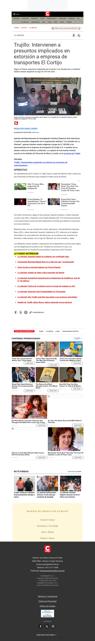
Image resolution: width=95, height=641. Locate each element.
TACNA (62, 22)
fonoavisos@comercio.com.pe (52, 571)
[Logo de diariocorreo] (47, 14)
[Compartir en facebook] (73, 35)
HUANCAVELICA (52, 18)
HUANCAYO (62, 18)
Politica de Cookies (47, 606)
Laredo (57, 331)
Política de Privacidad (47, 601)
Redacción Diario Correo (25, 129)
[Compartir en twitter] (79, 35)
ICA (78, 18)
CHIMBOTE (34, 18)
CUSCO (42, 18)
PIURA (49, 22)
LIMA (43, 22)
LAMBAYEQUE (35, 22)
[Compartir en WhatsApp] (25, 312)
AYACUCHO (25, 18)
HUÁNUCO (71, 18)
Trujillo (41, 331)
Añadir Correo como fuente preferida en (66, 28)
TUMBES (69, 22)
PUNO (55, 22)
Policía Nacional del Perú (70, 331)
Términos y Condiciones (47, 596)
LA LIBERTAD (25, 22)
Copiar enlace (38, 312)
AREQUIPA (16, 18)
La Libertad (19, 35)
